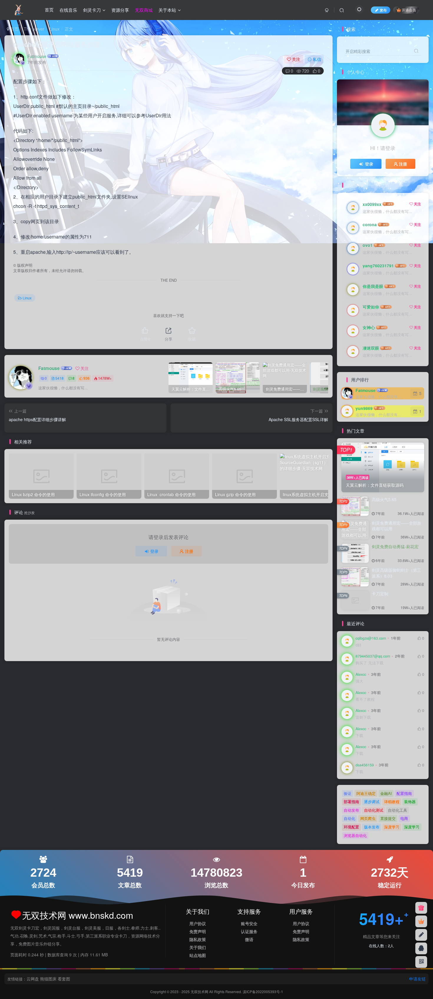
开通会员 (409, 9)
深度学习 (391, 827)
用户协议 (197, 923)
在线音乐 (68, 10)
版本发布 (371, 827)
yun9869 (364, 408)
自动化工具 (397, 810)
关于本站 (167, 10)
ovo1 (368, 245)
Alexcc (361, 674)
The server (34, 29)
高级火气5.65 (384, 499)
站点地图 (197, 955)
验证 (347, 793)
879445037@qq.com (373, 656)
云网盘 (33, 979)
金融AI (386, 793)
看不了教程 (365, 699)
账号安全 (249, 923)
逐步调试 (371, 801)
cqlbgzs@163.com (371, 638)
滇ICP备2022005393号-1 (263, 991)
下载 (359, 735)
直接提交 (388, 818)
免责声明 (197, 931)
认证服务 (249, 931)
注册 (189, 551)
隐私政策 (197, 939)
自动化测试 (373, 810)
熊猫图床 (48, 979)
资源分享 (120, 10)
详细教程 (391, 801)
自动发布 (351, 810)
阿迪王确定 (366, 793)
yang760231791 (378, 265)
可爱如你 (371, 307)
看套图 (64, 979)
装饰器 (410, 801)
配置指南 (404, 793)
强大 (359, 681)
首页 (49, 10)
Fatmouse (36, 56)
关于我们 (197, 947)
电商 (404, 818)
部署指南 (351, 801)
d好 (358, 645)
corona (370, 224)
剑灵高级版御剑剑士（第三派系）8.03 (396, 573)
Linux (54, 29)
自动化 (349, 818)
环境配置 (351, 827)
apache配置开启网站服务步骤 (56, 44)
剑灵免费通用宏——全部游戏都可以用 (396, 526)
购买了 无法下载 (370, 663)
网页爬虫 (368, 818)
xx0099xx (372, 204)
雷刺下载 (363, 717)
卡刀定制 (380, 593)
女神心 (369, 327)
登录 (154, 551)
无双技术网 (200, 991)
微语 (249, 939)
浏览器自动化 (355, 835)
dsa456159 (365, 765)
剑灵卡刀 (92, 10)
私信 (317, 59)
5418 (59, 378)
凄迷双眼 (371, 348)
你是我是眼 (373, 286)
